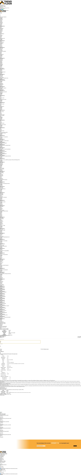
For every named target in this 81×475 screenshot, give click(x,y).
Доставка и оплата (2, 5)
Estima (1, 122)
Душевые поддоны (2, 296)
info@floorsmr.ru (2, 455)
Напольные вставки (3, 124)
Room (1, 32)
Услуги (1, 320)
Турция (1, 21)
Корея (1, 167)
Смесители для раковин (3, 312)
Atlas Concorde (2, 115)
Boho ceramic (2, 111)
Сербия (1, 23)
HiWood (1, 223)
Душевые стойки (2, 298)
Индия (1, 107)
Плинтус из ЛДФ (2, 225)
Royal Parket (1, 77)
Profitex (1, 71)
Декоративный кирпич (3, 153)
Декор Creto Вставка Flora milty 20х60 (5, 434)
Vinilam (1, 62)
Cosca (1, 177)
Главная (1, 324)
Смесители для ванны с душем (4, 305)
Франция (1, 22)
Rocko (1, 52)
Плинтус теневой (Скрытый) (4, 265)
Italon (1, 98)
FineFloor (1, 60)
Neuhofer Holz (2, 245)
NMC (1, 173)
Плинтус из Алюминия (3, 197)
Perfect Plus (1, 281)
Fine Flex (1, 59)
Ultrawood (1, 162)
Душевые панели (2, 294)
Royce (1, 53)
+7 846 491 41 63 (2, 454)
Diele (0, 280)
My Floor (1, 30)
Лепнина (1, 163)
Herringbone (1, 28)
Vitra (0, 96)
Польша (1, 20)
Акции (1, 12)
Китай (1, 25)
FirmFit (1, 61)
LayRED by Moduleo (3, 51)
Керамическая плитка (3, 99)
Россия (1, 45)
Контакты (1, 7)
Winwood (1, 75)
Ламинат (1, 17)
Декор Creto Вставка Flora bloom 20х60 (5, 418)
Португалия (1, 89)
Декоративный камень (3, 151)
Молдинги (1, 164)
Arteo (1, 37)
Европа (1, 24)
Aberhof (1, 49)
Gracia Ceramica (2, 114)
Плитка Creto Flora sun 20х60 (4, 415)
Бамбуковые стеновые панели (4, 140)
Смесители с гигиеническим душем (5, 317)
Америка (1, 161)
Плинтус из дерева (2, 201)
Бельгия (1, 85)
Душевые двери (2, 287)
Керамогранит (2, 106)
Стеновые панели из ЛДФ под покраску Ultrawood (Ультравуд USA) (10, 159)
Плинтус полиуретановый (4, 254)
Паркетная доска (2, 38)
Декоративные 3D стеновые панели (5, 145)
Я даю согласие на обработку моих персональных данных (9, 468)
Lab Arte (1, 76)
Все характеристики (3, 336)
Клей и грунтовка (2, 80)
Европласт (1, 87)
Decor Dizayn (2, 172)
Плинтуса (1, 196)
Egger (1, 27)
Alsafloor (1, 35)
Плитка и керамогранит (3, 91)
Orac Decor (1, 148)
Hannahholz (1, 206)
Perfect (1, 176)
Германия (1, 19)
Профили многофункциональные (5, 183)
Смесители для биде (3, 303)
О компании (2, 321)
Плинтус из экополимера (3, 240)
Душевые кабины (2, 289)
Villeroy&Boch (2, 33)
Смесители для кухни (3, 310)
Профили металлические (3, 179)
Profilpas (1, 182)
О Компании (2, 4)
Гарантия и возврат (3, 6)
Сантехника (1, 284)
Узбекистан (1, 43)
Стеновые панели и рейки (4, 132)
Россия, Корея (2, 168)
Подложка (1, 64)
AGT (0, 34)
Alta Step (1, 50)
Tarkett (1, 36)
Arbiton (1, 69)
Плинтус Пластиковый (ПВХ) (4, 250)
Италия (1, 81)
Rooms (1, 209)
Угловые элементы (2, 188)
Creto (0, 103)
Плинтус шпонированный (4, 269)
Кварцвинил (2, 54)
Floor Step (1, 48)
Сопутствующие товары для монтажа (5, 273)
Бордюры (1, 92)
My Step (1, 31)
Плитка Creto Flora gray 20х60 (4, 431)
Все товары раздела (3, 413)
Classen (1, 26)
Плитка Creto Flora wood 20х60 (4, 421)
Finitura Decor (2, 272)
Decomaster (1, 194)
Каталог (7, 10)
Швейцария (1, 84)
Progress (1, 222)
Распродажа (1, 458)
